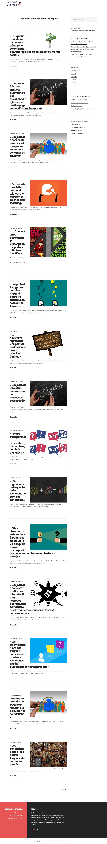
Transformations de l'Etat (78, 133)
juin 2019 (73, 80)
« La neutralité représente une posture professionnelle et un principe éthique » (18, 345)
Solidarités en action (76, 130)
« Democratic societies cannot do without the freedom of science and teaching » (17, 193)
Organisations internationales (79, 121)
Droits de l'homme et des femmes (80, 96)
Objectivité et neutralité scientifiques (81, 115)
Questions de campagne (78, 127)
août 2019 (73, 73)
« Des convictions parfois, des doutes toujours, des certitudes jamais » (17, 755)
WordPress (69, 841)
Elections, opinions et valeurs (79, 99)
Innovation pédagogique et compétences (82, 109)
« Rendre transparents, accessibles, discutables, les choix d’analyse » (18, 443)
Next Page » (63, 789)
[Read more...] (13, 66)
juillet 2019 (74, 76)
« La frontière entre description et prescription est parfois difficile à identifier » (17, 242)
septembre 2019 (75, 70)
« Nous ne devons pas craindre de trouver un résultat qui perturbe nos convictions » (17, 706)
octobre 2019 (74, 67)
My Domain (46, 841)
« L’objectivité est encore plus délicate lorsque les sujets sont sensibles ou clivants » (17, 146)
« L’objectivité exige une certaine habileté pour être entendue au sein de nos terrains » (17, 295)
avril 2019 (73, 86)
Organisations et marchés (78, 118)
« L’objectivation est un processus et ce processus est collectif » (18, 393)
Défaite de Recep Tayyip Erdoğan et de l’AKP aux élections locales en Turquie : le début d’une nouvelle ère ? (83, 49)
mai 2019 (73, 83)
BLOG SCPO (14, 3)
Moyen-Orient (75, 112)
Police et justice (75, 124)
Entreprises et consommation (79, 102)
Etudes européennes (76, 105)
